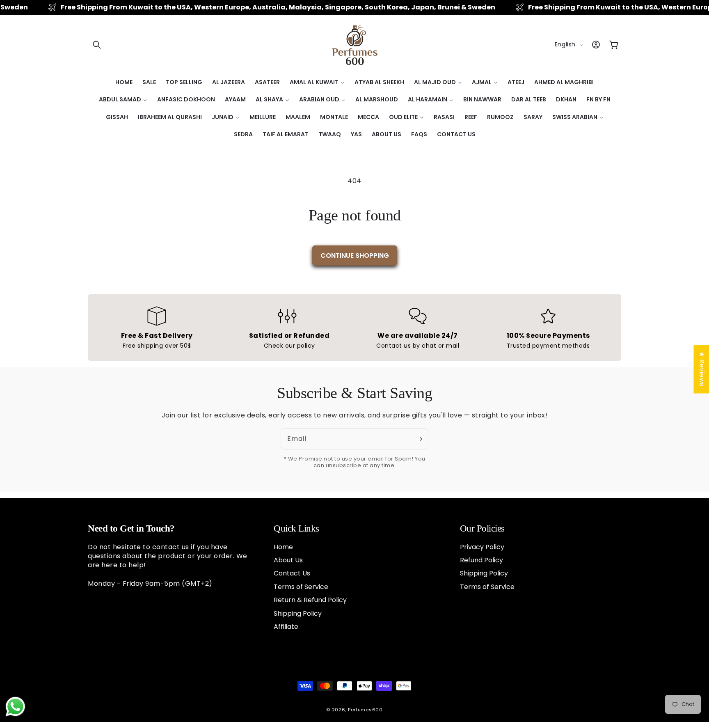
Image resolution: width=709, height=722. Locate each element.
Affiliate (286, 626)
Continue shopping (354, 255)
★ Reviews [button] (701, 369)
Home (283, 546)
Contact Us (292, 573)
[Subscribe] (419, 438)
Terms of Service (301, 586)
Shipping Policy (298, 613)
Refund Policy (481, 559)
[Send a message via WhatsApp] (15, 706)
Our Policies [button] (482, 528)
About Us (288, 559)
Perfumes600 (365, 709)
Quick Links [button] (296, 528)
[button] (97, 45)
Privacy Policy (482, 546)
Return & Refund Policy (310, 599)
